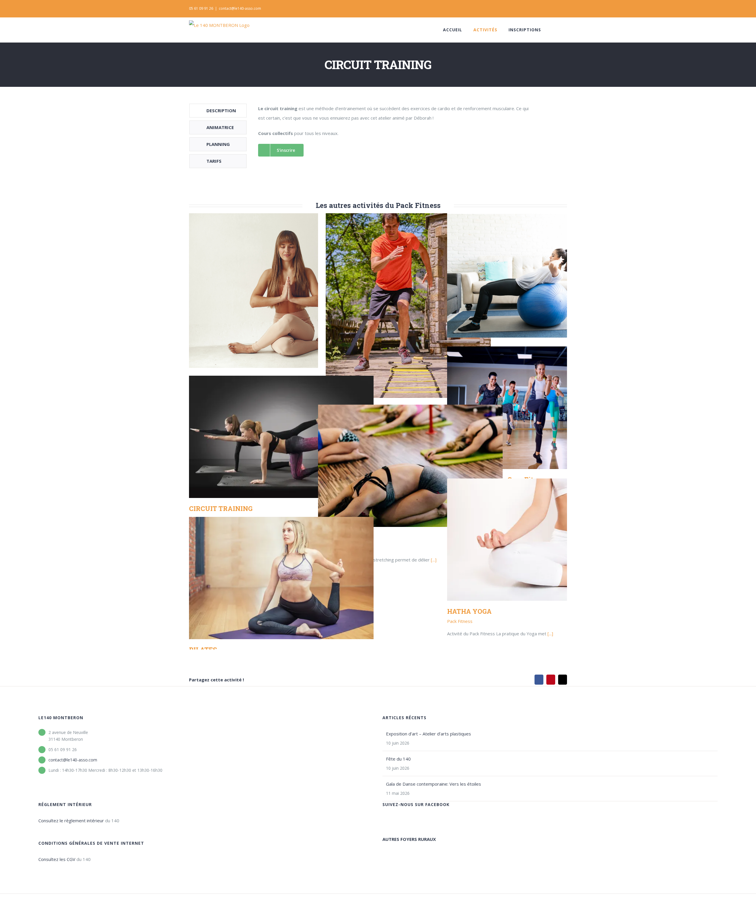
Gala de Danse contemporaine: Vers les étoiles (433, 784)
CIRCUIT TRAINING (281, 437)
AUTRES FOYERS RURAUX (409, 839)
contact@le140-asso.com (240, 8)
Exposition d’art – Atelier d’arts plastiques (428, 734)
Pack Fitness (459, 621)
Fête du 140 (398, 759)
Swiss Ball (539, 275)
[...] (433, 560)
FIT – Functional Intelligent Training (410, 305)
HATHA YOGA (539, 539)
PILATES (281, 578)
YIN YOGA (281, 290)
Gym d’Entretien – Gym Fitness (539, 407)
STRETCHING (410, 466)
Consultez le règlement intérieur (71, 820)
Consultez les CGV (56, 859)
